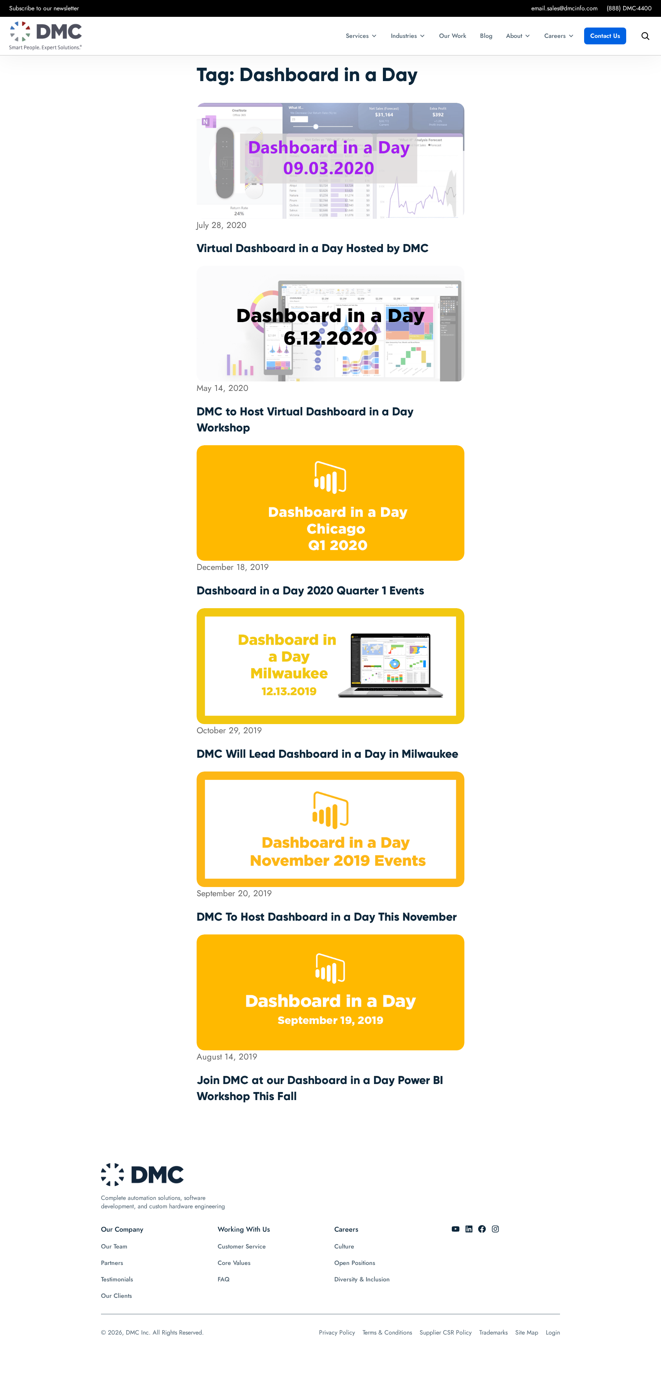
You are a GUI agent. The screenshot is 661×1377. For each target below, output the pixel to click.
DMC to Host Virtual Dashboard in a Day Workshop (305, 419)
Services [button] (357, 35)
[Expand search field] (643, 36)
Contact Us (605, 35)
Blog (486, 35)
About (514, 35)
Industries (404, 35)
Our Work (452, 35)
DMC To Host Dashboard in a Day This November (327, 917)
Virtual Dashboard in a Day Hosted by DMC (313, 248)
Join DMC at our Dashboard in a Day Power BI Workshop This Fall (320, 1088)
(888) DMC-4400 (629, 8)
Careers (555, 35)
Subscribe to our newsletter (44, 8)
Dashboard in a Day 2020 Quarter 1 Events (310, 590)
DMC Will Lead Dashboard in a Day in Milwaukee (327, 754)
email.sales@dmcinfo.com (564, 8)
